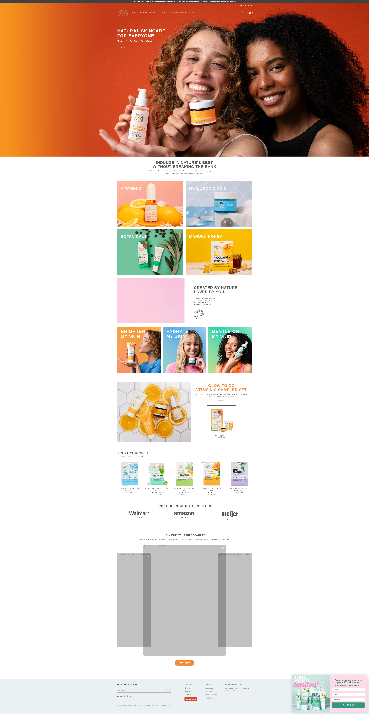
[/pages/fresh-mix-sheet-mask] (184, 80)
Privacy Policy (209, 691)
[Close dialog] (364, 677)
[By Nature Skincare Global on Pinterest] (241, 5)
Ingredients (188, 691)
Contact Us (209, 688)
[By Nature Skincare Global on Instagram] (243, 5)
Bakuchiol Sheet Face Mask (239, 488)
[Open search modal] (243, 12)
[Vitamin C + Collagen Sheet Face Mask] (211, 473)
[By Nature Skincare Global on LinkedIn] (251, 5)
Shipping (187, 688)
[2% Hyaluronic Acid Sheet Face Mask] (129, 473)
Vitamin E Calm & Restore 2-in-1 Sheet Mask (157, 489)
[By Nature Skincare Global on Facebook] (238, 5)
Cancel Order (191, 699)
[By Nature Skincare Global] (123, 12)
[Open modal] (161, 415)
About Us (187, 695)
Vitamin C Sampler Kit (221, 435)
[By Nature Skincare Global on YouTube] (248, 5)
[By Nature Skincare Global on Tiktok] (246, 5)
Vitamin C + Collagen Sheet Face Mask (212, 489)
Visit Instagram (184, 663)
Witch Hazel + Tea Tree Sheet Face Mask (184, 489)
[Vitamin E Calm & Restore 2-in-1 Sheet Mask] (157, 473)
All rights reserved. (122, 707)
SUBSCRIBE (348, 705)
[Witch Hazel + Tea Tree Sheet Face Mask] (184, 473)
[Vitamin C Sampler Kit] (221, 420)
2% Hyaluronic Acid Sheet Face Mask (130, 488)
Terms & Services (211, 695)
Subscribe (167, 690)
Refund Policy (209, 698)
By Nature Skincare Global (135, 705)
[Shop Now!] (139, 513)
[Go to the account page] (247, 12)
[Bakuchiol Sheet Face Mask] (239, 473)
